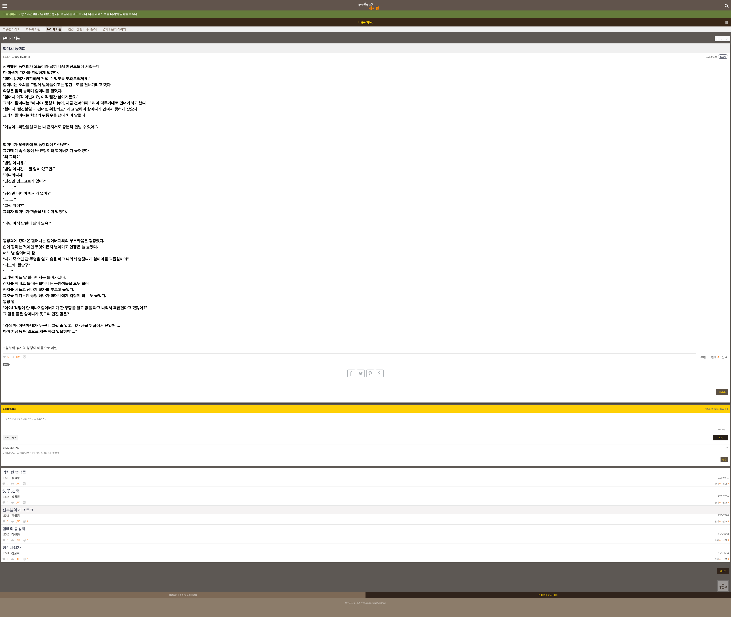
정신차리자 (11, 547)
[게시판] (365, 2)
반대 (713, 357)
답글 (724, 459)
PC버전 (542, 595)
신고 (724, 357)
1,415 (17, 559)
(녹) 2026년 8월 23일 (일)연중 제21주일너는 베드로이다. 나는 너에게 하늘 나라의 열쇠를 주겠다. (78, 14)
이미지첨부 (10, 437)
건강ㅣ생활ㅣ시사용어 (82, 29)
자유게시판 (33, 29)
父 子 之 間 (10, 491)
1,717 (18, 357)
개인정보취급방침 (188, 595)
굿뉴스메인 (552, 595)
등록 (720, 437)
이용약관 (173, 595)
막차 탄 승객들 (14, 472)
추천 (703, 357)
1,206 (17, 502)
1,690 (17, 521)
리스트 (722, 391)
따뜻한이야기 (11, 29)
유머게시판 (54, 29)
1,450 (17, 483)
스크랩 (723, 56)
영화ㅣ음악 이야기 (114, 29)
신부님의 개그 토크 (17, 510)
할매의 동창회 (13, 529)
